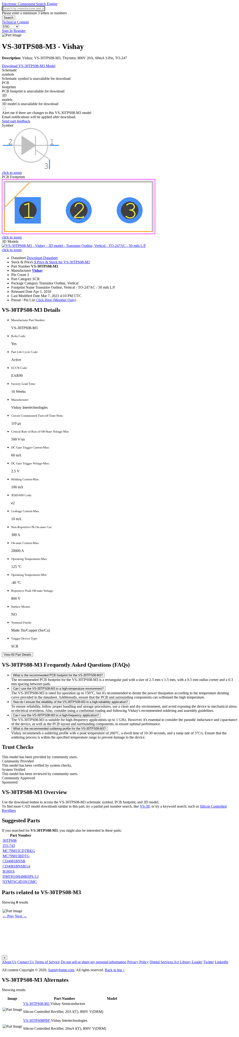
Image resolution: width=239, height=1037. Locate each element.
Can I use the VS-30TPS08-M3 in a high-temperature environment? (58, 688)
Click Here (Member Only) (56, 300)
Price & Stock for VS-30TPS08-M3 (62, 262)
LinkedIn (221, 962)
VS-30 (145, 806)
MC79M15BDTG (16, 856)
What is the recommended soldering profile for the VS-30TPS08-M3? (59, 728)
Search (8, 17)
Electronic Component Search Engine (29, 4)
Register (20, 31)
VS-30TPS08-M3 (36, 1004)
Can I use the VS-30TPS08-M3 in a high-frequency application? (56, 715)
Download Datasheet (42, 258)
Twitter (208, 962)
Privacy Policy (138, 962)
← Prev (8, 916)
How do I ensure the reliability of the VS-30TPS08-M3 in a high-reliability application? (70, 702)
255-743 (9, 846)
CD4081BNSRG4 (16, 866)
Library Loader (191, 962)
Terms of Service (47, 962)
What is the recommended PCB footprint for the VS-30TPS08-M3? (58, 675)
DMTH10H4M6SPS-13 (21, 877)
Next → (21, 916)
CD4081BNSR (14, 861)
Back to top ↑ (115, 970)
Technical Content (15, 22)
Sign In (7, 31)
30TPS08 (10, 840)
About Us (9, 962)
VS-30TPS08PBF (37, 1020)
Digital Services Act (164, 962)
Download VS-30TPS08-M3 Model (28, 66)
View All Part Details (17, 654)
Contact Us (25, 962)
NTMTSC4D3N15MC (20, 882)
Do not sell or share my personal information (93, 962)
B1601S (9, 871)
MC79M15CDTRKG (19, 851)
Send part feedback (16, 121)
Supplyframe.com (61, 970)
